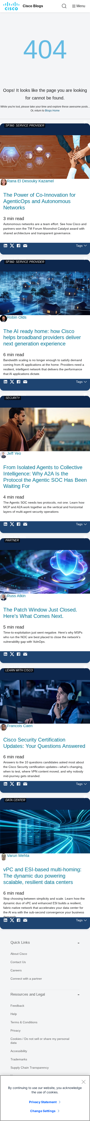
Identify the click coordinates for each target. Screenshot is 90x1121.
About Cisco (18, 953)
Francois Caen (20, 726)
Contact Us (18, 962)
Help (13, 1014)
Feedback (17, 1005)
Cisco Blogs (33, 6)
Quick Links (20, 942)
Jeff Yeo (14, 453)
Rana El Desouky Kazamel (30, 181)
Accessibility (18, 1051)
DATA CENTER (15, 800)
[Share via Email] (26, 248)
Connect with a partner (26, 978)
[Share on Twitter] (13, 248)
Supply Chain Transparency (29, 1067)
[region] (45, 1098)
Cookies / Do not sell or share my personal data (39, 1040)
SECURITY (12, 397)
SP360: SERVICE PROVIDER (24, 125)
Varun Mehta (18, 855)
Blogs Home (52, 110)
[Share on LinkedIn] (6, 248)
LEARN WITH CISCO (19, 670)
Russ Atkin (16, 596)
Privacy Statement (43, 1102)
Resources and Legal (27, 994)
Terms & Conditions (23, 1022)
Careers (16, 970)
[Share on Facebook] (19, 248)
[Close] (83, 1082)
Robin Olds (16, 317)
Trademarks (18, 1059)
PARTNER (12, 540)
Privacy (15, 1030)
